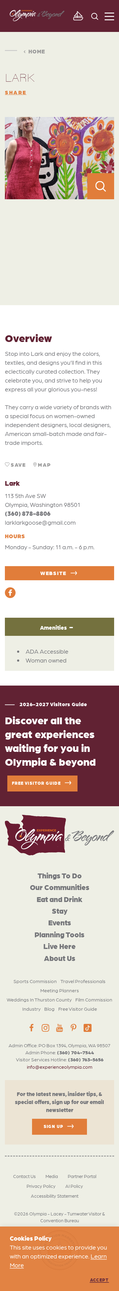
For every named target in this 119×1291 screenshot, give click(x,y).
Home (36, 51)
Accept (99, 1279)
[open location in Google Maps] (59, 238)
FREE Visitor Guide (36, 782)
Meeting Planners (59, 990)
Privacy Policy (41, 1186)
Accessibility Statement (54, 1196)
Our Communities (59, 886)
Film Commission (93, 999)
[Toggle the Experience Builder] (78, 16)
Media (51, 1176)
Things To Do (60, 875)
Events (59, 922)
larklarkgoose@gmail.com (40, 522)
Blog (49, 1009)
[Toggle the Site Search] (94, 16)
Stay (59, 910)
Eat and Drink (59, 898)
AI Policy (74, 1186)
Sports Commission (35, 981)
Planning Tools (59, 934)
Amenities (53, 627)
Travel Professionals (83, 981)
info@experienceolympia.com (59, 1067)
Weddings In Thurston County (39, 999)
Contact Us (24, 1176)
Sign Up (53, 1126)
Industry (31, 1009)
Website (53, 573)
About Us (59, 957)
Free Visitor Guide (77, 1009)
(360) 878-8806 (28, 513)
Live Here (59, 945)
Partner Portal (82, 1176)
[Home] (59, 835)
